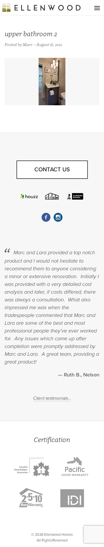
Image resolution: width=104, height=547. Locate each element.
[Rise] (51, 196)
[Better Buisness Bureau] (74, 196)
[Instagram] (58, 217)
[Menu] (97, 8)
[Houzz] (29, 196)
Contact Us (52, 169)
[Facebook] (46, 217)
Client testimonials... (52, 398)
